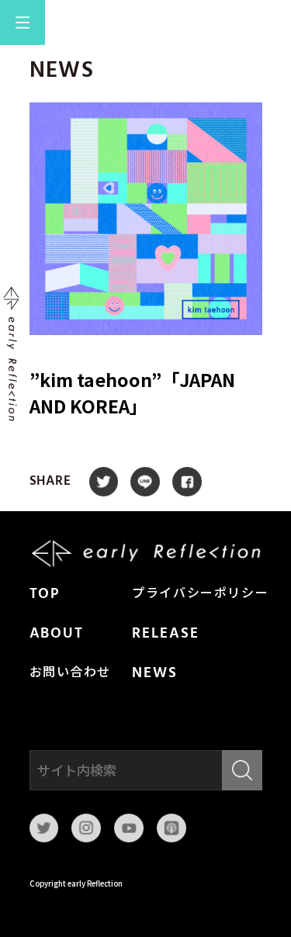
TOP (45, 594)
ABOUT (57, 633)
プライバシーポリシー (200, 594)
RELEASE (165, 633)
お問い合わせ (70, 673)
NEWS (155, 673)
